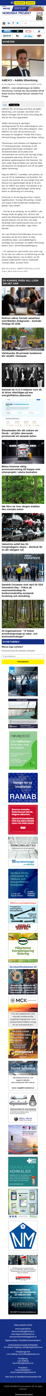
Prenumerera (19, 3)
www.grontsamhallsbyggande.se (23, 1337)
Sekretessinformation (24, 1395)
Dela (5, 105)
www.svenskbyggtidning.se (23, 1331)
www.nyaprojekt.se (23, 1329)
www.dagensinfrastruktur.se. (23, 1334)
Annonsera (30, 3)
